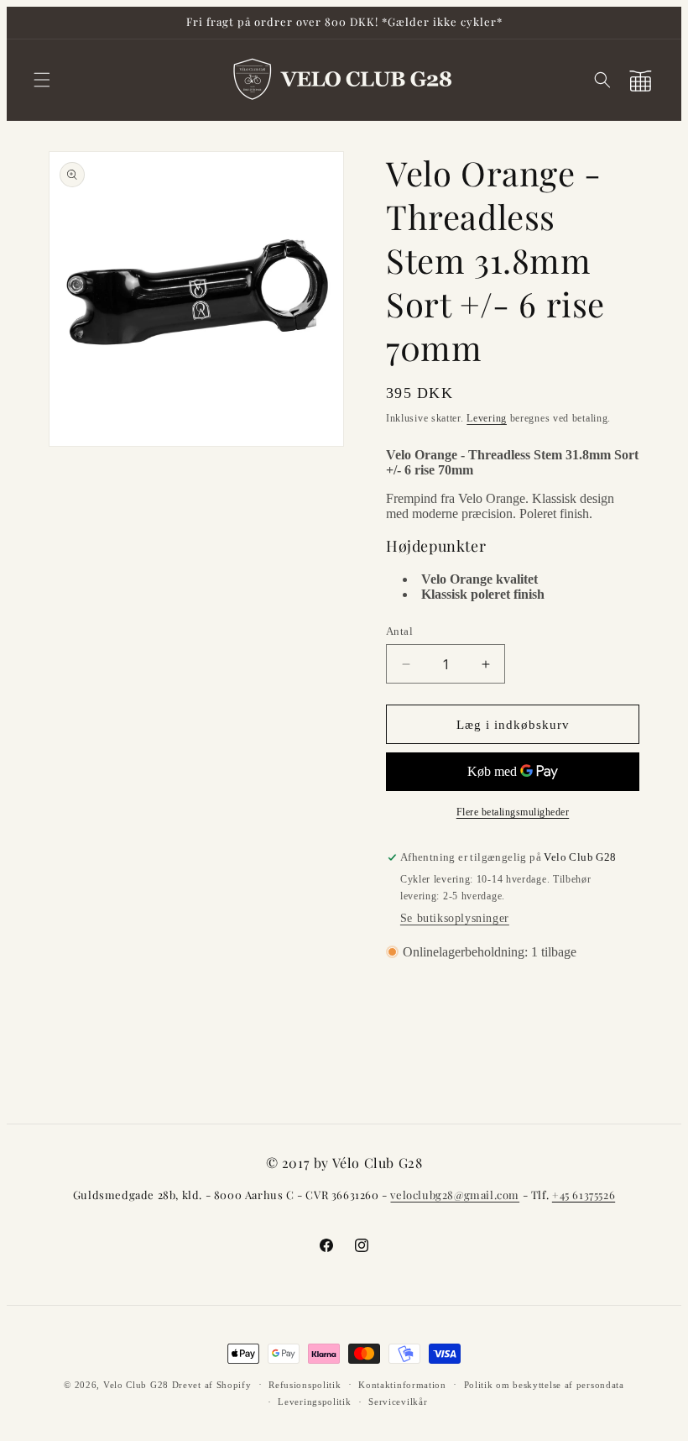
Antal (399, 631)
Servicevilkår (397, 1401)
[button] (41, 79)
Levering (486, 418)
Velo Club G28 (136, 1385)
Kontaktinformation (402, 1385)
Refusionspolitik (304, 1385)
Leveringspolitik (314, 1401)
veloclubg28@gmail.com (454, 1194)
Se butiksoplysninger (454, 918)
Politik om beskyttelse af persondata (544, 1385)
